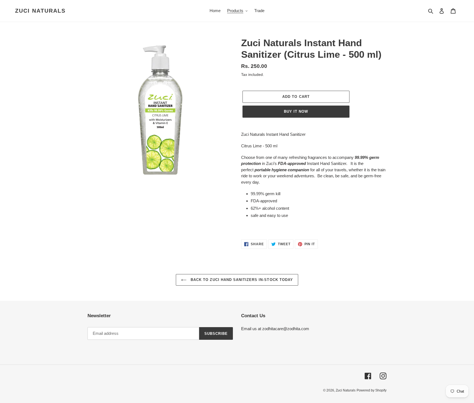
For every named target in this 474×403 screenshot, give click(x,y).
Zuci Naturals (40, 11)
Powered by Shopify (371, 390)
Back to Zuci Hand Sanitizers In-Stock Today (241, 280)
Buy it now (296, 111)
